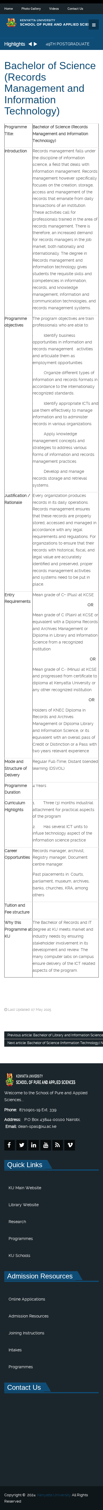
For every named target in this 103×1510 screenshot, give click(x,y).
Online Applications (27, 1299)
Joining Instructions (26, 1333)
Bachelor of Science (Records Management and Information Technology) (50, 88)
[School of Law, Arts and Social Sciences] (51, 23)
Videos (54, 8)
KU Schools (19, 1255)
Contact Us (75, 8)
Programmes (21, 1238)
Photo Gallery (31, 8)
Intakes (15, 1350)
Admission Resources (29, 1316)
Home (8, 8)
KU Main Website (25, 1188)
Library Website (24, 1204)
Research (17, 1221)
